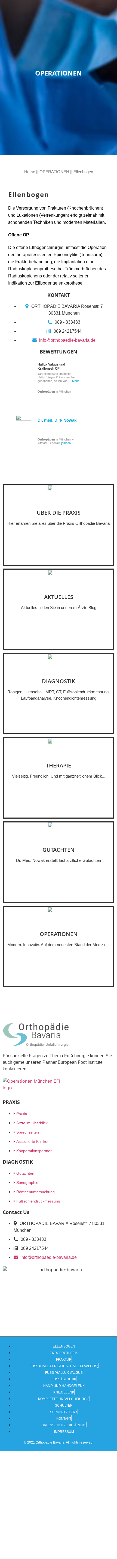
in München (54, 391)
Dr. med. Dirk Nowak (57, 420)
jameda (66, 443)
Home (29, 171)
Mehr (75, 380)
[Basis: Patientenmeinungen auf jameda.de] (23, 433)
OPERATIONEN (54, 171)
